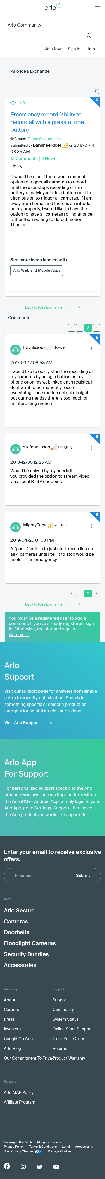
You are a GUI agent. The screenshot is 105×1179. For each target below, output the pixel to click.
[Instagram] (23, 1166)
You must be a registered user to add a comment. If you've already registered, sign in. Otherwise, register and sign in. (51, 623)
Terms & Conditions (43, 1147)
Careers (11, 1010)
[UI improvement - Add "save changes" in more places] (69, 307)
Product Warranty (68, 1058)
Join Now (53, 49)
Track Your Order (68, 1039)
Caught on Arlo (18, 1039)
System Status (65, 1020)
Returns (59, 1049)
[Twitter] (39, 1167)
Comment (19, 635)
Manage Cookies (60, 1151)
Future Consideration (45, 139)
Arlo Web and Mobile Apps (36, 270)
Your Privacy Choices (19, 1151)
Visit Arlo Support (21, 723)
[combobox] (52, 35)
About (9, 1000)
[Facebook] (7, 1166)
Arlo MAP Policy (18, 1093)
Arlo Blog (12, 1049)
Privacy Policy (14, 1147)
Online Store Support (72, 1029)
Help (90, 49)
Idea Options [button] (97, 91)
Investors (12, 1029)
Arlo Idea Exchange (30, 71)
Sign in (74, 49)
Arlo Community (24, 25)
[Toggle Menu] (97, 6)
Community (63, 1010)
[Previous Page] (71, 328)
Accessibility (84, 1147)
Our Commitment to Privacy (30, 1058)
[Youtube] (56, 1167)
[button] (13, 104)
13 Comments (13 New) (32, 159)
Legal (66, 1147)
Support (60, 1000)
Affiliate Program (19, 1102)
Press (9, 1020)
